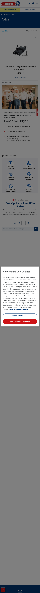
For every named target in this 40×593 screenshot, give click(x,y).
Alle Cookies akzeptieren (20, 321)
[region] (20, 296)
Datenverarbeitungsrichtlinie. (19, 310)
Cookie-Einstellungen (20, 316)
